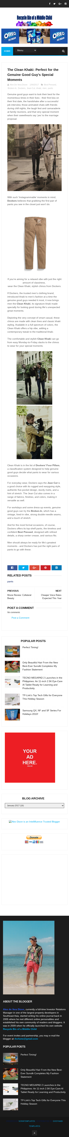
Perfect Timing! (30, 647)
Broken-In (12, 88)
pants (50, 88)
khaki (38, 88)
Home (7, 51)
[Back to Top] (34, 1132)
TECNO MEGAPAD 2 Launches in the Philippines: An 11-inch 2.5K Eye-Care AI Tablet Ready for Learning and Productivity (43, 1088)
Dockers (21, 88)
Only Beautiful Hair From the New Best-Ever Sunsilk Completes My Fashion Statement (40, 666)
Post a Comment (20, 617)
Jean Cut (31, 88)
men (45, 88)
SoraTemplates (27, 1121)
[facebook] (49, 4)
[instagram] (65, 4)
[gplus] (60, 4)
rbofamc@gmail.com (26, 1038)
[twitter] (54, 4)
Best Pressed (50, 85)
